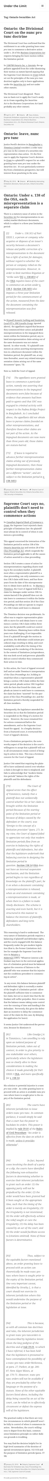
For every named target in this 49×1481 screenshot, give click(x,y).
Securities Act (10, 217)
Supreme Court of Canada (21, 1471)
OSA (12, 280)
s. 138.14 (14, 1078)
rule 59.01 (23, 1128)
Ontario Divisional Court (29, 122)
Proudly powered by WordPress (15, 1478)
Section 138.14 (25, 865)
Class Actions (33, 115)
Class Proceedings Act (14, 550)
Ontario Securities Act (17, 492)
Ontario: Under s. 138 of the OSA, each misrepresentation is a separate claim (24, 201)
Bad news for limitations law (14, 1467)
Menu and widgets (42, 8)
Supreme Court (34, 1464)
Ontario (22, 115)
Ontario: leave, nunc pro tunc (21, 135)
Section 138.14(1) (22, 288)
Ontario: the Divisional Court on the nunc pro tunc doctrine (23, 32)
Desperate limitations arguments (16, 117)
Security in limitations (15, 494)
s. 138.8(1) (29, 276)
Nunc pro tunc (34, 117)
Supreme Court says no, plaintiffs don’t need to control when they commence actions (24, 509)
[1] (21, 276)
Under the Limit (15, 6)
